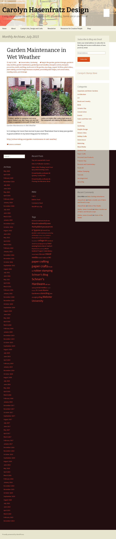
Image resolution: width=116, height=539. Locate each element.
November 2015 (9, 489)
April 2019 (7, 360)
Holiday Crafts (82, 136)
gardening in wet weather (40, 65)
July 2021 (7, 272)
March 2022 (7, 244)
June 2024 (7, 189)
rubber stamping (43, 270)
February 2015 (8, 517)
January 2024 (8, 203)
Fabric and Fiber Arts (84, 119)
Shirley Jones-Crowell (84, 209)
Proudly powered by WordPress (13, 534)
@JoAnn (34, 233)
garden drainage (60, 62)
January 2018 (8, 402)
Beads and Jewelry (83, 101)
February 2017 (8, 440)
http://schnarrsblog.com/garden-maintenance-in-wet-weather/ (32, 139)
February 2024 (8, 199)
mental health (35, 254)
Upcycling (80, 182)
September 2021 (9, 265)
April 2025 (7, 175)
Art (78, 98)
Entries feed (36, 199)
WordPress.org (37, 206)
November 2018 (9, 370)
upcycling (38, 297)
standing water (12, 72)
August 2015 (8, 500)
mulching (23, 67)
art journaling (49, 233)
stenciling (44, 293)
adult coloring (41, 233)
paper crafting (40, 261)
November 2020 (9, 300)
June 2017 (7, 426)
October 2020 (8, 304)
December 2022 (9, 224)
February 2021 (8, 290)
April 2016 (7, 472)
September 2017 (9, 416)
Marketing (80, 143)
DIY (46, 240)
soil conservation (63, 69)
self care (47, 284)
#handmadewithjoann (41, 223)
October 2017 (8, 412)
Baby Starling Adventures (95, 196)
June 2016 (7, 465)
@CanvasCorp (45, 230)
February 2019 (8, 363)
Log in (34, 196)
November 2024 (9, 182)
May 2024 (7, 192)
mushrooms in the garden (35, 67)
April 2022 (7, 241)
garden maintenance (24, 65)
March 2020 (7, 325)
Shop (89, 28)
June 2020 (7, 314)
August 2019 (8, 349)
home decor (41, 246)
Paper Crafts (81, 154)
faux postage (38, 243)
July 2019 (7, 353)
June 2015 (7, 507)
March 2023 (7, 217)
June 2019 (7, 356)
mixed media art (43, 258)
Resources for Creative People (71, 28)
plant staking (11, 69)
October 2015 (8, 493)
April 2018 (7, 391)
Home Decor (81, 140)
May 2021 (7, 279)
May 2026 (7, 171)
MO (49, 257)
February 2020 (8, 328)
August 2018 (8, 377)
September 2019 (9, 346)
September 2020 (9, 307)
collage (41, 240)
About (13, 28)
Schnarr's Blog (40, 274)
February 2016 (8, 479)
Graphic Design (82, 129)
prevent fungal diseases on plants (27, 69)
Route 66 (80, 168)
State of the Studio (94, 206)
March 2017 (7, 437)
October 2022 (8, 227)
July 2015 (7, 503)
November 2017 (9, 409)
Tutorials (80, 175)
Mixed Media (81, 147)
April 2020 (7, 321)
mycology (48, 67)
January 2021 (8, 293)
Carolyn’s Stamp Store (87, 73)
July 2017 (7, 423)
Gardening (33, 62)
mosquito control (55, 65)
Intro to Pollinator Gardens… (41, 164)
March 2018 (7, 395)
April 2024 (7, 196)
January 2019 (8, 367)
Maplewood (35, 248)
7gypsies (36, 230)
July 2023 (7, 210)
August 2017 (8, 419)
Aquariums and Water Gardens (87, 91)
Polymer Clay (81, 161)
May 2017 (7, 430)
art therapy (35, 235)
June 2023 (7, 213)
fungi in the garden (47, 62)
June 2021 (7, 276)
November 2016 (9, 451)
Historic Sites (82, 133)
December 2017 (9, 405)
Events (79, 115)
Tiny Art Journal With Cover (41, 160)
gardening (44, 243)
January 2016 (8, 482)
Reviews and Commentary (86, 164)
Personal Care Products (85, 157)
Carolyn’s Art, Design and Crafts (32, 28)
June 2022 (7, 234)
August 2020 (8, 311)
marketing (41, 248)
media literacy (48, 251)
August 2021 (8, 269)
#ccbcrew (47, 221)
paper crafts (40, 266)
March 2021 (7, 286)
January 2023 (8, 220)
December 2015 (9, 486)
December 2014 (9, 521)
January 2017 (8, 444)
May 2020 (7, 318)
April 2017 (7, 433)
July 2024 (7, 185)
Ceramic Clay (81, 108)
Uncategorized (82, 178)
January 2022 (8, 251)
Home (4, 28)
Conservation (25, 62)
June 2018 (7, 384)
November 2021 (9, 258)
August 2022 (8, 231)
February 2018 (8, 398)
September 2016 (9, 458)
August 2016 (8, 461)
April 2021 (7, 283)
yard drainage (22, 72)
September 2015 (9, 496)
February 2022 (8, 248)
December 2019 (9, 335)
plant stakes (68, 67)
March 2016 (7, 475)
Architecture (81, 94)
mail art (49, 246)
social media (41, 287)
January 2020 (8, 332)
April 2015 (7, 510)
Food (79, 122)
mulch (17, 67)
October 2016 (8, 454)
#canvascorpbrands (38, 221)
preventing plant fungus (48, 69)
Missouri (42, 254)
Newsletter (52, 28)
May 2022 (7, 237)
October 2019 (8, 342)
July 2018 (7, 381)
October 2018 (8, 374)
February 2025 (8, 178)
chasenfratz (81, 200)
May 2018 (7, 388)
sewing (34, 288)
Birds (79, 105)
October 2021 (8, 262)
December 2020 (9, 297)
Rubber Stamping (83, 171)
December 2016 (9, 447)
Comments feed (37, 203)
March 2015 (7, 514)
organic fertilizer (57, 67)
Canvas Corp (42, 235)
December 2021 (9, 255)
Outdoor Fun (81, 150)
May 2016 (7, 468)
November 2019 (9, 339)
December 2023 (9, 206)
